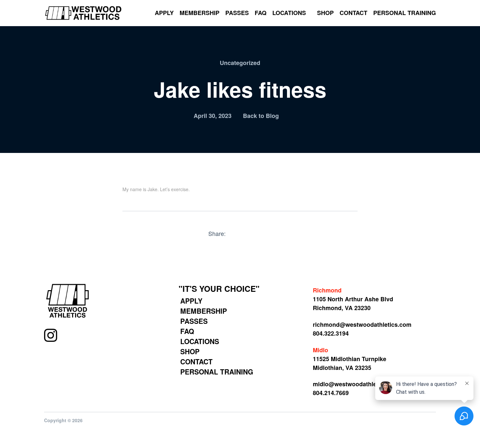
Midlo (320, 350)
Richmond (327, 290)
